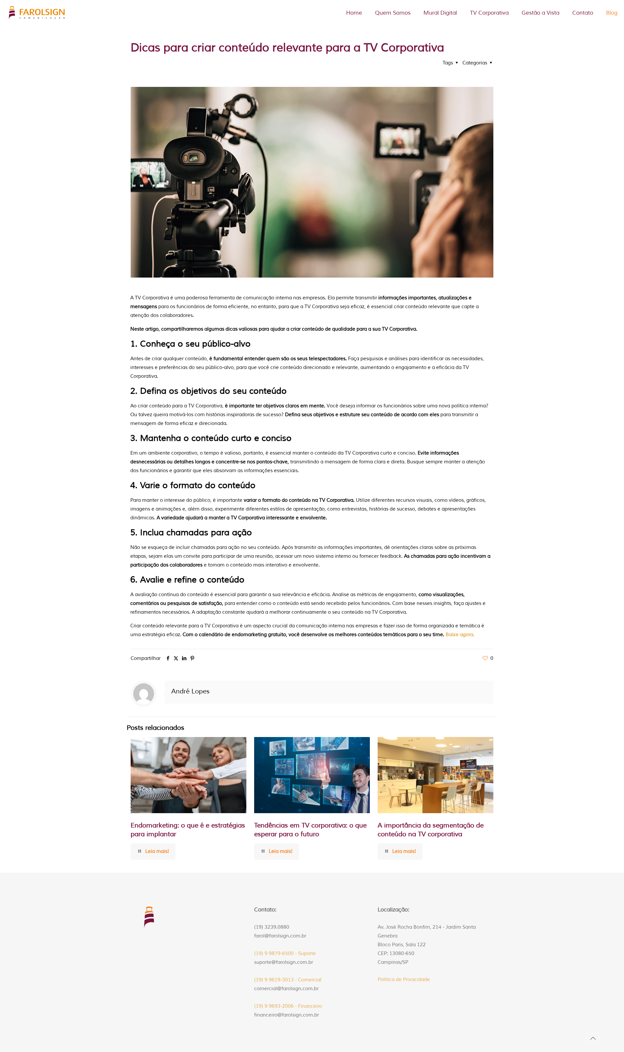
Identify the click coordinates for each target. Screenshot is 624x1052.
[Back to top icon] (593, 1038)
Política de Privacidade (404, 980)
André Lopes (190, 691)
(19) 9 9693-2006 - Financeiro (288, 1006)
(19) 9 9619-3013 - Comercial (287, 980)
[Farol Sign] (37, 13)
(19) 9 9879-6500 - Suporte (285, 953)
